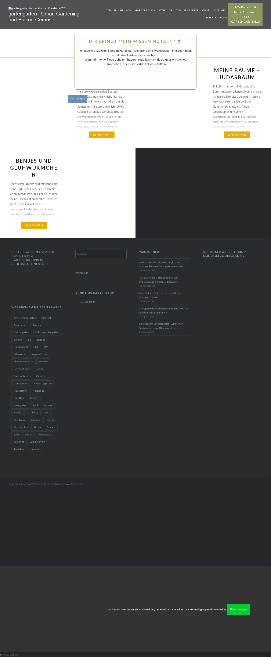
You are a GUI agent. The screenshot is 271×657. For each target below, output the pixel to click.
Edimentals (20, 354)
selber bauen (45, 434)
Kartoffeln (35, 397)
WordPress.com (74, 483)
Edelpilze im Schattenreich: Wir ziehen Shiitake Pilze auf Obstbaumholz (161, 326)
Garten (40, 368)
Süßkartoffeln (37, 441)
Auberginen (20, 325)
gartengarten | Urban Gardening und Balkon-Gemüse (43, 17)
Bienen (18, 339)
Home (224, 17)
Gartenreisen (145, 10)
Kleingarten (20, 405)
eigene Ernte (39, 354)
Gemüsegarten (43, 383)
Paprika (50, 419)
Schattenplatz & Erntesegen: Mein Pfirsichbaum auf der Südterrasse (158, 279)
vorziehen (35, 448)
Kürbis (17, 412)
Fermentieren (22, 368)
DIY (46, 346)
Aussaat (37, 325)
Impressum (81, 272)
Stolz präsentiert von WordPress (27, 483)
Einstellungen (238, 609)
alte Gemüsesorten (25, 317)
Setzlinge (19, 441)
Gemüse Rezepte (187, 10)
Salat (16, 434)
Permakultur (21, 427)
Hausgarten (20, 390)
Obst (205, 10)
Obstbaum (20, 419)
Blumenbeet (21, 346)
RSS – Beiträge (86, 301)
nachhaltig (32, 412)
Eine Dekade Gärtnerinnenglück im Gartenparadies (159, 295)
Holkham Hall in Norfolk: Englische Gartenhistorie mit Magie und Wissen (161, 264)
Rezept (37, 427)
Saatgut (51, 427)
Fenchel (43, 361)
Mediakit (209, 17)
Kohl (35, 405)
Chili (36, 346)
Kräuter (47, 405)
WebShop (165, 10)
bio (29, 339)
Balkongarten (21, 332)
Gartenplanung (22, 376)
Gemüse (111, 10)
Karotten (19, 397)
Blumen (126, 10)
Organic (35, 419)
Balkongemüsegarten (47, 332)
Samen (28, 434)
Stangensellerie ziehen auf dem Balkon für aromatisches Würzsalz (163, 310)
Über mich (220, 10)
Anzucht (46, 317)
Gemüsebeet (21, 383)
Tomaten (19, 448)
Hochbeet (38, 390)
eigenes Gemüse (23, 361)
